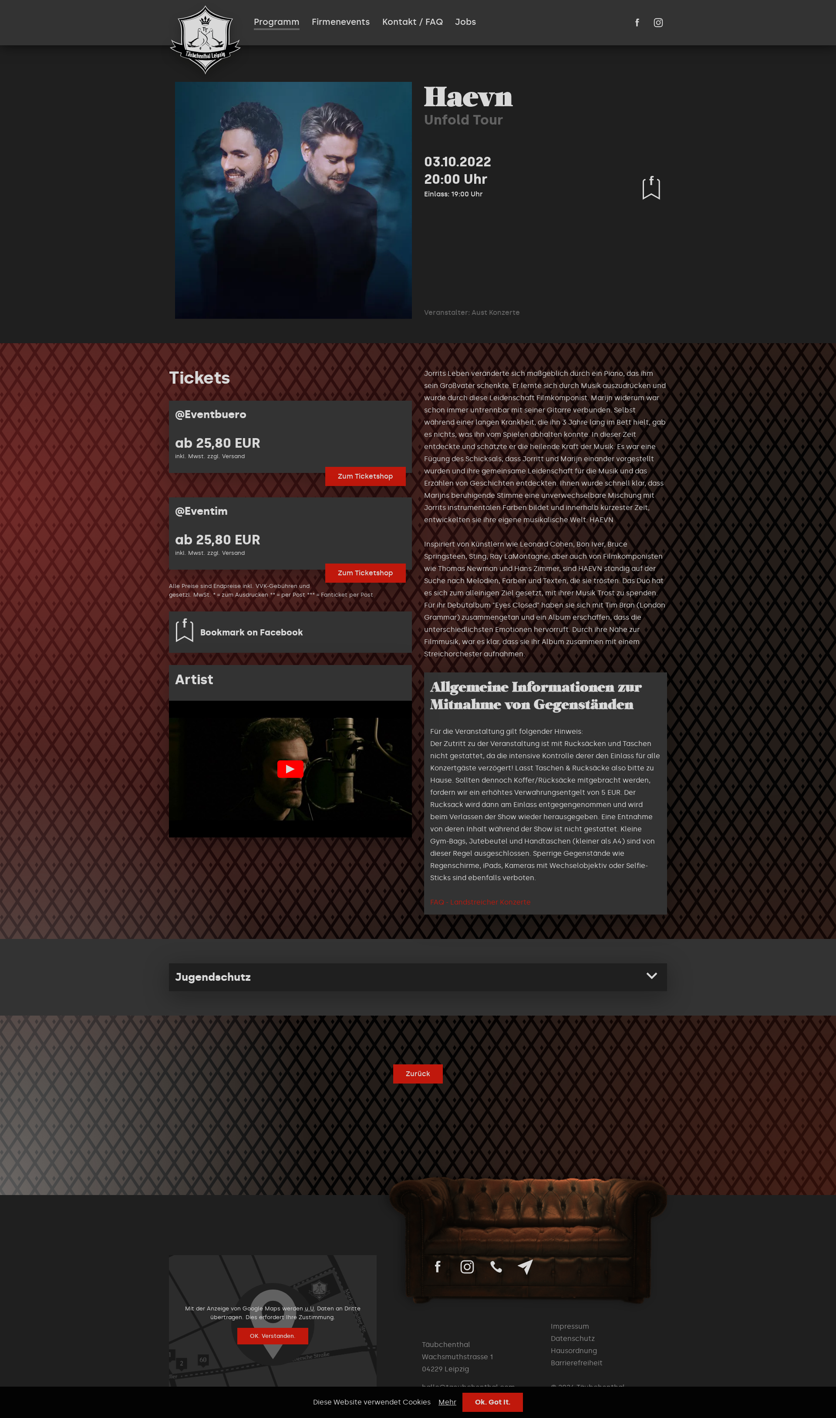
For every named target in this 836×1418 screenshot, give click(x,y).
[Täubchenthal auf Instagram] (658, 22)
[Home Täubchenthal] (205, 39)
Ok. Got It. (492, 1402)
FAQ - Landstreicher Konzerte (480, 902)
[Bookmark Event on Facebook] (651, 187)
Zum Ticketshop (365, 476)
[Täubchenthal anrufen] (496, 1267)
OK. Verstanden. (273, 1336)
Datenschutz (573, 1338)
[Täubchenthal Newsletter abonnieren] (525, 1267)
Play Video (290, 769)
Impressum (570, 1326)
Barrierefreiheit (577, 1363)
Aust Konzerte (496, 312)
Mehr (447, 1402)
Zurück (418, 1074)
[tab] (418, 977)
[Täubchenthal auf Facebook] (637, 22)
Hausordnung (574, 1351)
